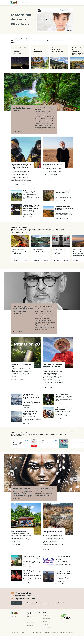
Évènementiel (30, 622)
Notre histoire (46, 618)
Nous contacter (46, 627)
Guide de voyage (31, 616)
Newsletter (45, 624)
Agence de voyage (31, 619)
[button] (69, 39)
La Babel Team (46, 615)
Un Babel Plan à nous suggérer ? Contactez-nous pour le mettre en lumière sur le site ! (44, 602)
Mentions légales (69, 632)
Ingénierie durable (31, 625)
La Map (37, 2)
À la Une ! (45, 621)
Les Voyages (30, 2)
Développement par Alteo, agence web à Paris (43, 632)
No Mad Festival (65, 2)
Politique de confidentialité (59, 632)
